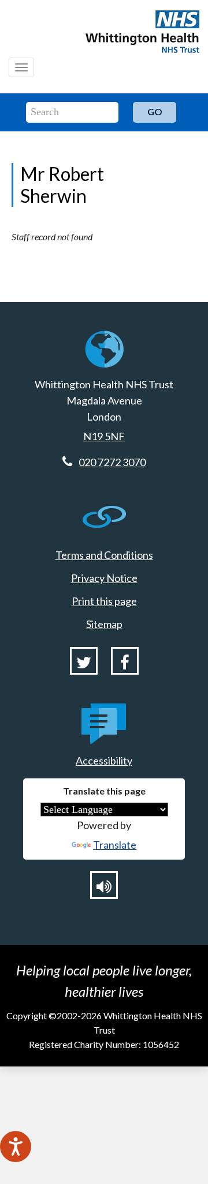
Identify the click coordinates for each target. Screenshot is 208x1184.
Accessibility (104, 760)
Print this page (104, 601)
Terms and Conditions (104, 555)
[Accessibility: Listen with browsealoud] (104, 885)
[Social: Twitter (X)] (84, 661)
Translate (114, 844)
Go (154, 111)
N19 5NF (104, 436)
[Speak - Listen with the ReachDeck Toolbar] (15, 1146)
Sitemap (104, 624)
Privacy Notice (104, 578)
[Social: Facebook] (125, 661)
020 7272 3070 (112, 462)
